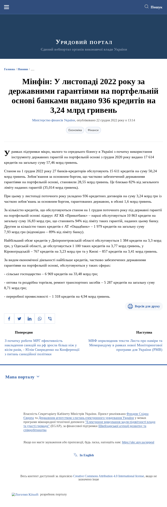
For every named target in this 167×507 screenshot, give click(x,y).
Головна (9, 69)
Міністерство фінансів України (53, 120)
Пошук (156, 7)
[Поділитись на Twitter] (19, 318)
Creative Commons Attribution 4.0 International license (108, 476)
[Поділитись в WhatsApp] (40, 318)
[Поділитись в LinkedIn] (29, 318)
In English (87, 455)
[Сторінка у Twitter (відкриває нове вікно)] (83, 464)
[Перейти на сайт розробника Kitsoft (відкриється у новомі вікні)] (25, 494)
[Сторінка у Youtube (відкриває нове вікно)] (90, 464)
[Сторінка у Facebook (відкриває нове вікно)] (75, 464)
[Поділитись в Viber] (50, 318)
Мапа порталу (19, 376)
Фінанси (93, 130)
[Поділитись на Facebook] (9, 318)
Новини (23, 69)
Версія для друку (147, 306)
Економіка (75, 130)
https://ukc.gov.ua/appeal (138, 442)
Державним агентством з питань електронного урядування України (86, 418)
